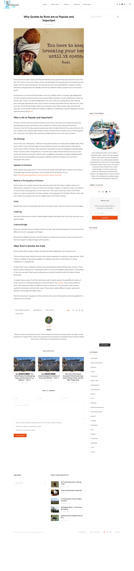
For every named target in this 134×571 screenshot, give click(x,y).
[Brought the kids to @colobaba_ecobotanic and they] (94, 321)
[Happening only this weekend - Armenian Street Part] (105, 309)
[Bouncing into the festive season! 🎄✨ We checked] (115, 255)
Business (93, 367)
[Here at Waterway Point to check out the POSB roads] (115, 243)
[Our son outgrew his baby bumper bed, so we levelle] (105, 291)
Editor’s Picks (55, 4)
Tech (92, 447)
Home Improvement (96, 412)
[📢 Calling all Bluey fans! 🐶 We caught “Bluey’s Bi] (105, 303)
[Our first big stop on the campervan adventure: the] (94, 267)
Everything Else (95, 389)
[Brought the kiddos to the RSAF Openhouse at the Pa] (94, 339)
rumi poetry (38, 310)
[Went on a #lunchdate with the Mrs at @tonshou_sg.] (105, 249)
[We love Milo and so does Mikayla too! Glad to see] (94, 333)
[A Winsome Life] (11, 4)
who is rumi (19, 313)
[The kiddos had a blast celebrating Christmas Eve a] (94, 249)
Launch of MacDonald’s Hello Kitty (71, 490)
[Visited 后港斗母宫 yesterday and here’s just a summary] (115, 327)
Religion (93, 434)
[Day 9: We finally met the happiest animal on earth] (105, 267)
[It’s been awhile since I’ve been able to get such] (115, 303)
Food (92, 398)
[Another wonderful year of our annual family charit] (94, 243)
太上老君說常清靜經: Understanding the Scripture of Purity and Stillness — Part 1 (49, 376)
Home (44, 4)
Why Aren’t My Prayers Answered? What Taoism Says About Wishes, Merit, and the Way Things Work (73, 377)
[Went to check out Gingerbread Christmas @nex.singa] (105, 321)
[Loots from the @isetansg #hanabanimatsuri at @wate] (94, 279)
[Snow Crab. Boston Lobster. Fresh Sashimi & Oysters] (94, 236)
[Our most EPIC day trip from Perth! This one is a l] (105, 261)
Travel (93, 452)
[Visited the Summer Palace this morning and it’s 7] (105, 327)
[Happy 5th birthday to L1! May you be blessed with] (94, 285)
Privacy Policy (87, 4)
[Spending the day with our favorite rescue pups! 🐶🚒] (105, 255)
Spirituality (94, 443)
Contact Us (76, 4)
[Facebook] (73, 310)
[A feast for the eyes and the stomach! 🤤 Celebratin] (115, 285)
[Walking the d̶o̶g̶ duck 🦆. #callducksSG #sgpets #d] (115, 279)
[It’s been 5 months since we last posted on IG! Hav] (115, 297)
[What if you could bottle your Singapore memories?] (115, 273)
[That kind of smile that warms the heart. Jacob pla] (115, 333)
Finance (93, 394)
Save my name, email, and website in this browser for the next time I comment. (39, 423)
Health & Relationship (97, 407)
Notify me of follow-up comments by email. (28, 426)
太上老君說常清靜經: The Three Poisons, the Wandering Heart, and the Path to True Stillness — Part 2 (24, 377)
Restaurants (94, 438)
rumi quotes (50, 310)
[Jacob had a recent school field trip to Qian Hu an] (105, 333)
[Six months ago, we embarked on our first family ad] (94, 273)
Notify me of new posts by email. (25, 430)
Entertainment (95, 385)
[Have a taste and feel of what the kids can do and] (115, 315)
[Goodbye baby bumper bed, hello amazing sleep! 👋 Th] (94, 291)
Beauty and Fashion (96, 363)
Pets (92, 430)
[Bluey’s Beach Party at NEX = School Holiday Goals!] (105, 285)
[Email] (82, 310)
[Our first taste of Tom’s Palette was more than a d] (105, 236)
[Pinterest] (79, 310)
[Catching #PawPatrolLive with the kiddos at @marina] (115, 291)
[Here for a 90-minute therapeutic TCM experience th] (105, 297)
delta (48, 329)
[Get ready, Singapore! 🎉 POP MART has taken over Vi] (115, 267)
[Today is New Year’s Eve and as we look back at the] (105, 315)
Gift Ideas (94, 403)
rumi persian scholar (22, 310)
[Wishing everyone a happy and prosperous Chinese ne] (105, 243)
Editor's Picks (95, 381)
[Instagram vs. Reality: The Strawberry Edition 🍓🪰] (94, 255)
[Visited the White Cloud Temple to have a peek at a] (94, 327)
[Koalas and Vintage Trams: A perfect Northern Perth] (115, 249)
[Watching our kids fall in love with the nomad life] (94, 261)
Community (94, 376)
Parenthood (94, 425)
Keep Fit (93, 416)
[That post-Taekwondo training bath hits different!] (105, 279)
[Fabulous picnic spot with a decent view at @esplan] (105, 273)
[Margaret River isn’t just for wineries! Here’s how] (115, 261)
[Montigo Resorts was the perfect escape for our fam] (94, 297)
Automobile (94, 358)
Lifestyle (93, 421)
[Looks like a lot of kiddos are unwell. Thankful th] (115, 321)
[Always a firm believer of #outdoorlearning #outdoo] (115, 236)
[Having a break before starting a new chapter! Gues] (94, 315)
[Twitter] (76, 310)
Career (93, 372)
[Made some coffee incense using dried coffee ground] (94, 309)
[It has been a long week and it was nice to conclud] (115, 309)
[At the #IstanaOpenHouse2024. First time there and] (94, 303)
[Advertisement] (104, 95)
